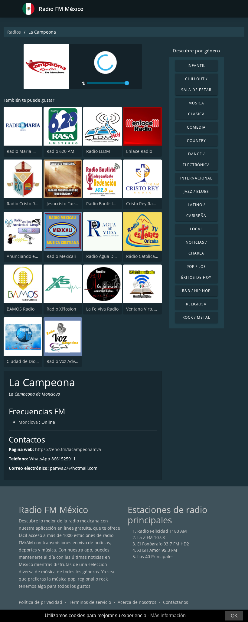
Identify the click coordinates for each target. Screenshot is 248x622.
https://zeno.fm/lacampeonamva (68, 449)
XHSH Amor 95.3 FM (157, 550)
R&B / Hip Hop (196, 290)
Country (196, 140)
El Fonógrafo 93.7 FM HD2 (163, 544)
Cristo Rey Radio (142, 203)
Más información (168, 615)
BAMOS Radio (20, 309)
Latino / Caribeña (196, 210)
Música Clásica (196, 108)
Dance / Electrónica (196, 159)
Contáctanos (175, 602)
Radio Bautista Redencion (112, 203)
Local (196, 229)
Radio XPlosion (61, 309)
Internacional (196, 178)
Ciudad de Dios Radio (28, 361)
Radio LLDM (98, 151)
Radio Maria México (27, 151)
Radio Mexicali (61, 256)
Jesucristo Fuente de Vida (72, 203)
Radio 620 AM (60, 151)
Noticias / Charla (196, 248)
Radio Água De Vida (106, 256)
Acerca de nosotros (137, 602)
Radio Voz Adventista (68, 361)
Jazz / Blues (196, 191)
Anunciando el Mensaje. (31, 256)
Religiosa (196, 304)
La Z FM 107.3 (151, 537)
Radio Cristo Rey (23, 203)
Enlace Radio (139, 151)
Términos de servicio (90, 602)
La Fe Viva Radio (102, 309)
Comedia (196, 127)
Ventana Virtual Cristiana (151, 309)
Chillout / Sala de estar (196, 84)
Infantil (196, 65)
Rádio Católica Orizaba (149, 256)
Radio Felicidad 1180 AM (162, 531)
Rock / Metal (196, 317)
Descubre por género (196, 51)
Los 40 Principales (155, 556)
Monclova (28, 422)
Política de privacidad (40, 602)
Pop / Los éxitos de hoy (196, 272)
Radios (14, 32)
